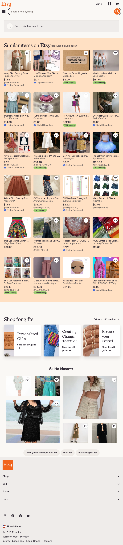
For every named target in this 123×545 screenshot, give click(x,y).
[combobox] (60, 11)
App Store (13, 509)
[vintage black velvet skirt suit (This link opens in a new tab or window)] (104, 433)
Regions (47, 540)
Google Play (37, 509)
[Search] (117, 11)
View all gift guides (105, 319)
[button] (11, 526)
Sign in (99, 4)
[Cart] (117, 4)
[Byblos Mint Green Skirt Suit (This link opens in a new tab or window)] (18, 386)
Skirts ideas (59, 369)
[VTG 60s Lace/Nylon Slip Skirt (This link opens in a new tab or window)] (47, 386)
